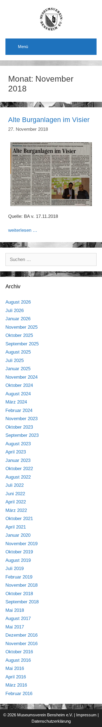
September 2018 (22, 601)
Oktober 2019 (19, 551)
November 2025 (21, 327)
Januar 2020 (17, 535)
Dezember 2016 (21, 635)
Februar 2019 (18, 577)
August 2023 (18, 443)
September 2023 (22, 435)
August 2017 (18, 618)
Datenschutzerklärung (51, 721)
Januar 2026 (17, 318)
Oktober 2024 (19, 385)
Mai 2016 (14, 668)
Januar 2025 (17, 368)
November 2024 (21, 377)
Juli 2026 (14, 310)
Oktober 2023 (19, 427)
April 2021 (15, 527)
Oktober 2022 (19, 468)
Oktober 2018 (19, 593)
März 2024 (16, 402)
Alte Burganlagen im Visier (48, 119)
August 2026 (18, 302)
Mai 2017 (14, 627)
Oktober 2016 (19, 651)
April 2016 (15, 676)
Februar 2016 (18, 693)
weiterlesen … (22, 230)
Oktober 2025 (19, 335)
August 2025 (18, 352)
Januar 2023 (17, 460)
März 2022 (16, 510)
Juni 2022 (15, 493)
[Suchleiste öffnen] (89, 45)
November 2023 (21, 418)
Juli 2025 (14, 360)
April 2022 (15, 502)
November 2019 (21, 543)
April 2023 (15, 452)
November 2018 (21, 585)
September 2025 (22, 343)
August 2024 (18, 393)
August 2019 (18, 560)
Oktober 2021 (19, 518)
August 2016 (18, 660)
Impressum (86, 715)
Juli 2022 (14, 485)
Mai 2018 (14, 610)
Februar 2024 (18, 410)
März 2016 (16, 685)
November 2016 (21, 643)
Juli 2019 (14, 568)
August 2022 (18, 477)
